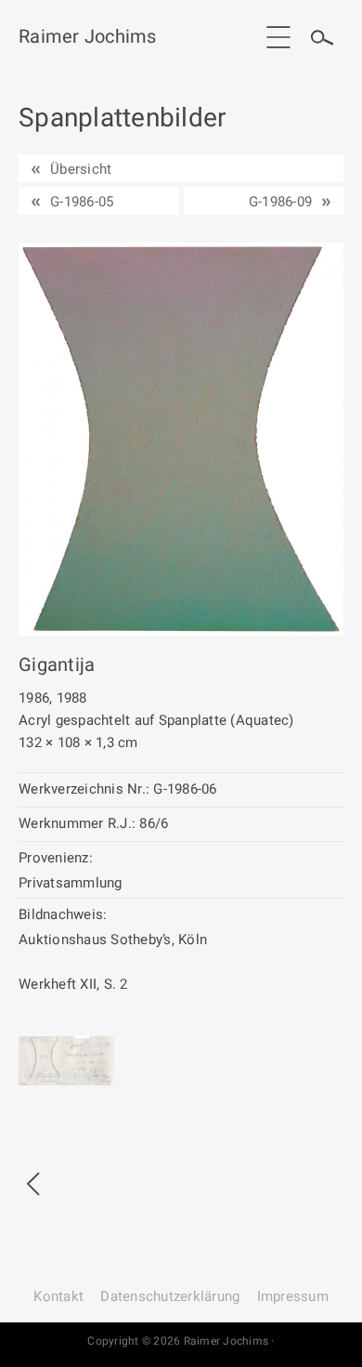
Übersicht (80, 169)
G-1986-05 (81, 201)
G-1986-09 (280, 201)
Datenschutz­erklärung (169, 1296)
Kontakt (58, 1296)
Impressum (293, 1296)
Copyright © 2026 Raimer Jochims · (180, 1341)
